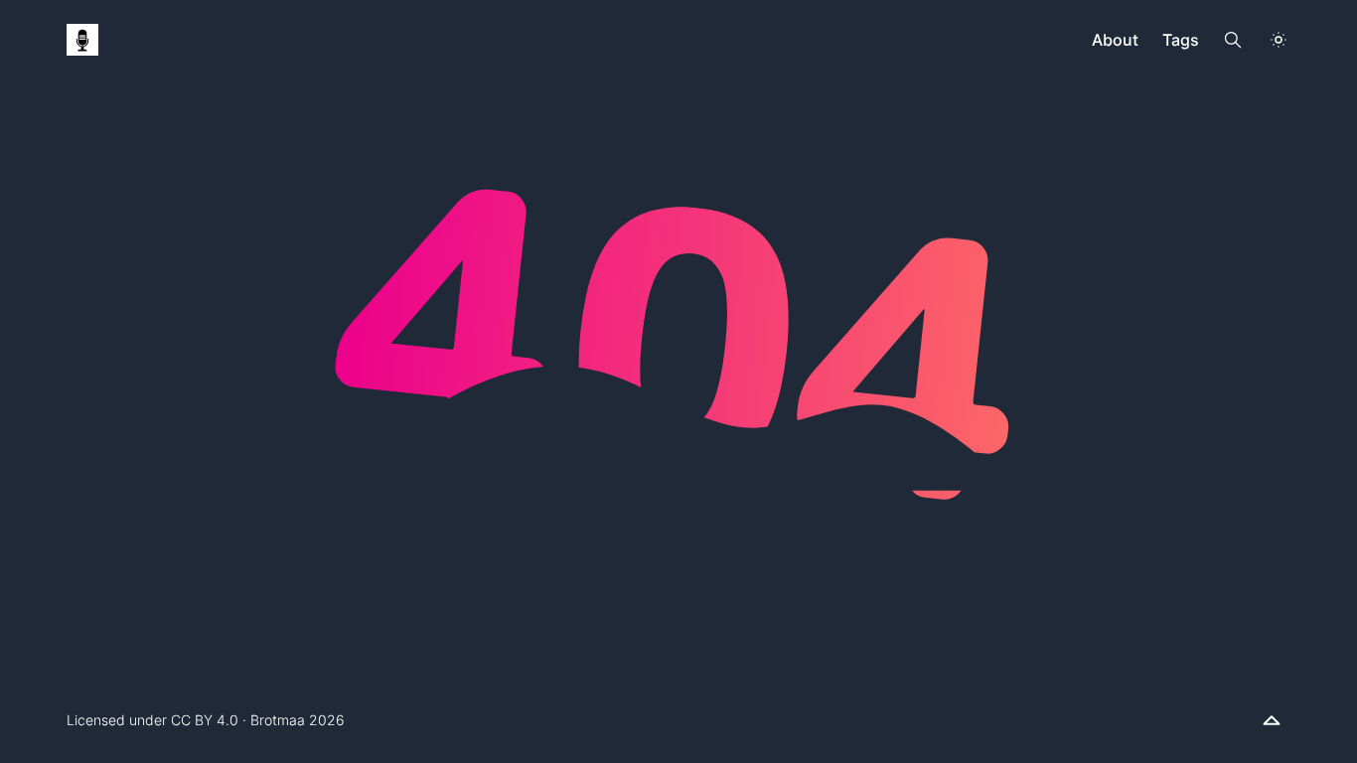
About (1115, 40)
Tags (1180, 40)
